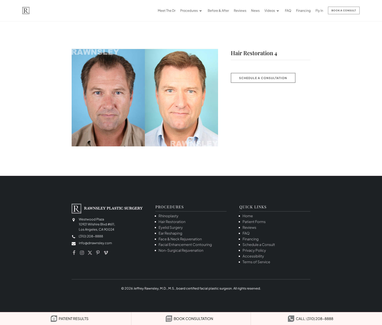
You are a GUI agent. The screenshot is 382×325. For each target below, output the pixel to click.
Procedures (189, 10)
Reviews (240, 10)
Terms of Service (256, 261)
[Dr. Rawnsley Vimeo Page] (105, 252)
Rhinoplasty (168, 215)
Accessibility (253, 256)
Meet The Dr (166, 10)
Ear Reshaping (170, 233)
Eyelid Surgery (171, 227)
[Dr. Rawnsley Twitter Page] (90, 252)
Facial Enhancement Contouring (185, 244)
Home (248, 215)
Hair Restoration (172, 221)
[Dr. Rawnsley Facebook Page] (74, 252)
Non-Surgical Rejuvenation (181, 250)
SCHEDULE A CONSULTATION (263, 78)
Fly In (319, 10)
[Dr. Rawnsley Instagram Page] (82, 252)
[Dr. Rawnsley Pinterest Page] (98, 252)
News (255, 10)
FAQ (288, 10)
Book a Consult (343, 10)
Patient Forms (254, 221)
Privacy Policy (254, 250)
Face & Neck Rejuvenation (180, 239)
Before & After (218, 10)
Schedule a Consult (259, 244)
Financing (303, 10)
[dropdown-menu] (200, 10)
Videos (269, 10)
